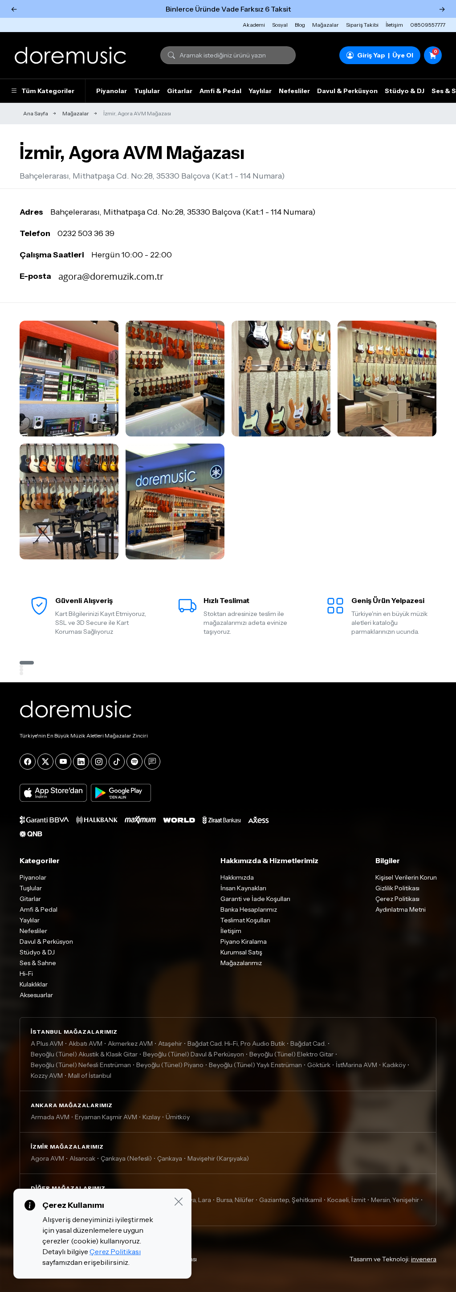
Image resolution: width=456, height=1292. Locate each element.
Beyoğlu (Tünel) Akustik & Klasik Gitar (84, 1054)
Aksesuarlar (36, 995)
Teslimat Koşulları (245, 920)
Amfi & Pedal (220, 91)
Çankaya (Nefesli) (126, 1158)
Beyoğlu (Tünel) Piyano (170, 1065)
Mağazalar (325, 24)
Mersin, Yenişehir (395, 1200)
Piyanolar (111, 91)
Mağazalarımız (241, 963)
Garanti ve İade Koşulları (255, 899)
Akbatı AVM (85, 1043)
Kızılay (151, 1117)
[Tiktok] (117, 762)
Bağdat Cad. (308, 1043)
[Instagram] (99, 762)
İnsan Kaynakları (243, 888)
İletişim (394, 24)
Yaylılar (260, 91)
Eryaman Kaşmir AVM (106, 1117)
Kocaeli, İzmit (346, 1200)
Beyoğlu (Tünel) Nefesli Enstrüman (81, 1065)
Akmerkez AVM (130, 1043)
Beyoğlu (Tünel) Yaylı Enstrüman (255, 1065)
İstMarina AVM (356, 1065)
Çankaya (169, 1158)
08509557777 (427, 24)
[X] (45, 762)
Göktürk (318, 1065)
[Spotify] (134, 762)
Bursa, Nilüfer (235, 1200)
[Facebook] (28, 762)
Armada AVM (50, 1117)
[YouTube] (63, 762)
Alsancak (82, 1158)
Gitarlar (179, 91)
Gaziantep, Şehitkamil (290, 1200)
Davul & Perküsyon (347, 91)
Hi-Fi (26, 974)
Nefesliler (294, 91)
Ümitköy (178, 1117)
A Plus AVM (47, 1043)
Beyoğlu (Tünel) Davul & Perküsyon (193, 1054)
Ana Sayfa (35, 113)
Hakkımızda (237, 877)
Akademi (254, 24)
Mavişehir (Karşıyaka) (218, 1158)
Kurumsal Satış (241, 952)
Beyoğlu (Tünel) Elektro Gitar (291, 1054)
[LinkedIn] (81, 762)
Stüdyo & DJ (404, 91)
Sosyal (280, 24)
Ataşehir (170, 1043)
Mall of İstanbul (89, 1076)
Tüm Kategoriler (47, 91)
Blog (300, 24)
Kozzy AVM (47, 1076)
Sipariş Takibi (362, 24)
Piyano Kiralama (243, 941)
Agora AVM (47, 1158)
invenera (423, 1259)
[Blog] (152, 762)
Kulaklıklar (34, 984)
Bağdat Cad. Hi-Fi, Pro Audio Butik (236, 1043)
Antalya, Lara (192, 1200)
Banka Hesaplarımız (248, 909)
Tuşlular (147, 91)
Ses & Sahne (38, 963)
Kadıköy (394, 1065)
